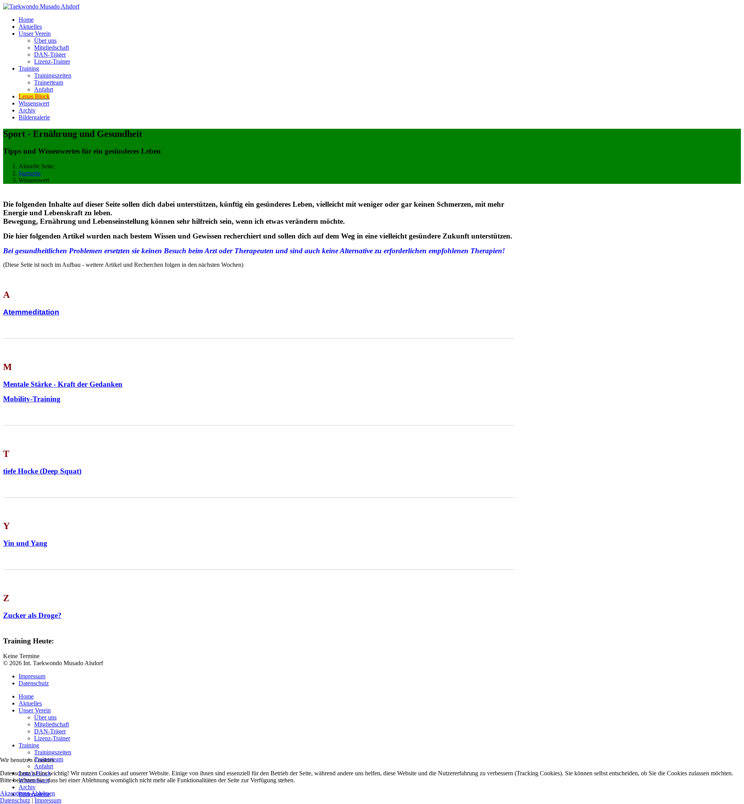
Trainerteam (48, 82)
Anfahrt (43, 89)
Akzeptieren (15, 793)
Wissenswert (34, 103)
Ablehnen (43, 793)
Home (26, 19)
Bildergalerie (34, 117)
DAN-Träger (50, 54)
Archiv (27, 110)
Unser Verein (35, 33)
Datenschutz (34, 683)
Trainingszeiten (52, 75)
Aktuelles (30, 26)
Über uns (45, 40)
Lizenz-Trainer (52, 61)
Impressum (32, 676)
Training (29, 68)
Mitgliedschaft (51, 47)
